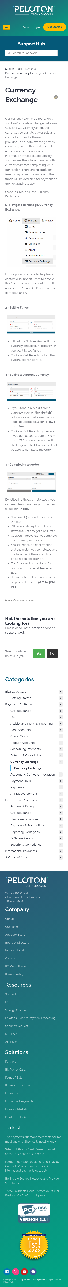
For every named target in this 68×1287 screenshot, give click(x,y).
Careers (10, 958)
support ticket (14, 632)
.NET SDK (11, 1041)
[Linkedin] (6, 1271)
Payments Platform (17, 1085)
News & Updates (16, 950)
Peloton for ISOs (15, 1117)
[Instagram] (15, 1271)
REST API (11, 1033)
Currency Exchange (30, 73)
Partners (10, 1061)
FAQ (8, 1002)
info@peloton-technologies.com (23, 897)
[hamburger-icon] (6, 27)
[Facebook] (33, 1271)
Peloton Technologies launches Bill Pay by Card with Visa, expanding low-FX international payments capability (32, 1166)
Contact (10, 919)
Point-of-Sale (13, 1077)
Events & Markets (16, 1109)
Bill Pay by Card (15, 1069)
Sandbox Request (16, 1026)
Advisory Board (15, 934)
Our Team (11, 927)
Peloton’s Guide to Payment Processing (30, 1018)
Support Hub (13, 68)
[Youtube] (24, 1271)
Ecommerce (13, 1093)
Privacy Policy (14, 974)
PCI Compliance (15, 966)
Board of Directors (17, 942)
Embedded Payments (19, 1101)
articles (37, 628)
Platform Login (31, 27)
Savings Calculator (17, 1010)
